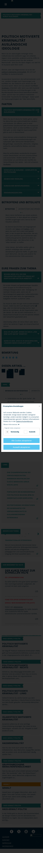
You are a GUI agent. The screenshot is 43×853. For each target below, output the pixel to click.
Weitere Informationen (10, 424)
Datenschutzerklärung (24, 421)
